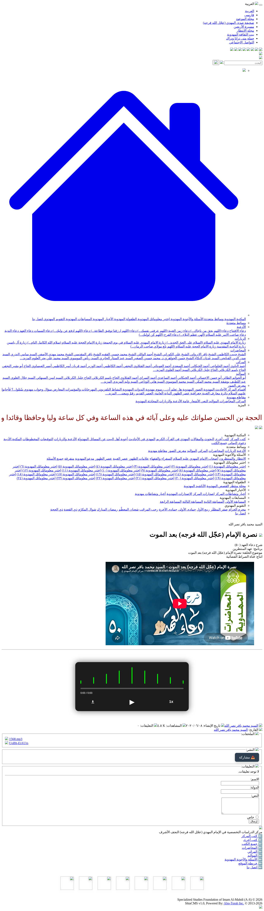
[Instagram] (248, 49)
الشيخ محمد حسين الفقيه (118, 354)
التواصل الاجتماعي (241, 42)
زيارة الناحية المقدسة (231, 346)
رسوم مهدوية (154, 389)
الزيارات (240, 338)
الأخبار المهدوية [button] (235, 490)
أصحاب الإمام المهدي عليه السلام (195, 458)
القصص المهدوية (217, 486)
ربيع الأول (203, 509)
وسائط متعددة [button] (236, 447)
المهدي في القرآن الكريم (173, 439)
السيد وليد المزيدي (125, 381)
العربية (249, 11)
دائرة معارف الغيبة (214, 393)
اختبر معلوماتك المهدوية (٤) (114, 466)
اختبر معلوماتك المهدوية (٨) (197, 470)
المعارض (58, 389)
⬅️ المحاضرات (252, 847)
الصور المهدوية (192, 389)
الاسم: (255, 779)
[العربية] (256, 428)
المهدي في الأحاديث (141, 439)
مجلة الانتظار (245, 30)
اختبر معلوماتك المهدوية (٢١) (155, 478)
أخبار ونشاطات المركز (230, 494)
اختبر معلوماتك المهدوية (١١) (81, 470)
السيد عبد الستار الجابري (116, 358)
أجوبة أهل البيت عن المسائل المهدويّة (103, 439)
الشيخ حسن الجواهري (179, 358)
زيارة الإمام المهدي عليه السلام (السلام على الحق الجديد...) (206, 342)
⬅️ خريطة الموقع (250, 863)
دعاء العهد (26, 330)
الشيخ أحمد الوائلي (149, 354)
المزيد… (25, 358)
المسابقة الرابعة (171, 501)
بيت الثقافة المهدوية (240, 34)
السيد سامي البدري (23, 354)
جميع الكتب (219, 443)
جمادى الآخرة (168, 509)
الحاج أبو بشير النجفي (16, 366)
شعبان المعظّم (129, 509)
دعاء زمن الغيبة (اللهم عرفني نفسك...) (163, 330)
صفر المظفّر (219, 509)
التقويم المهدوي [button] (235, 505)
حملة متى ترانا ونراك (240, 38)
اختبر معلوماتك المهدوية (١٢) (41, 470)
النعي (204, 401)
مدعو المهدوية (84, 458)
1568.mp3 (15, 739)
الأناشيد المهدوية (195, 486)
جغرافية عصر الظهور (186, 393)
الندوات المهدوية (133, 389)
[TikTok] (236, 49)
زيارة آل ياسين (17, 342)
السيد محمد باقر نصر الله (241, 725)
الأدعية (241, 327)
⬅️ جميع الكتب (252, 844)
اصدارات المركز (203, 494)
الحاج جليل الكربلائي (204, 370)
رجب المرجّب (148, 509)
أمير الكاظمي (61, 366)
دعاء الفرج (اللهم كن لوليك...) (158, 334)
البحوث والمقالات (202, 439)
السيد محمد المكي (207, 381)
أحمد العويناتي (161, 366)
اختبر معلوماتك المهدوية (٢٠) (194, 478)
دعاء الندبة (12, 330)
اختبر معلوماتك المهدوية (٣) (151, 466)
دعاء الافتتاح (237, 330)
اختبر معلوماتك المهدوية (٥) (76, 466)
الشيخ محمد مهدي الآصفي (55, 354)
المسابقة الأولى (235, 501)
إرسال (253, 821)
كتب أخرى (222, 439)
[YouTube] (244, 49)
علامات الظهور (139, 458)
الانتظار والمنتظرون (232, 458)
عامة (186, 401)
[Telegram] (256, 49)
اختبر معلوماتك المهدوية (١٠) (120, 470)
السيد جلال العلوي (22, 377)
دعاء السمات (42, 330)
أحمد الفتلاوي (128, 377)
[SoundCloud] (240, 49)
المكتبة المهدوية (235, 319)
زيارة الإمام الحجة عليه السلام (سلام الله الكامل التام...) (64, 342)
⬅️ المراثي (255, 851)
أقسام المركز (236, 389)
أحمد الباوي (238, 366)
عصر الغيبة (120, 458)
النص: (255, 795)
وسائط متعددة (213, 319)
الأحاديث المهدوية (215, 389)
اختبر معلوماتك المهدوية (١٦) (115, 474)
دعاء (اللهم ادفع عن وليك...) (71, 330)
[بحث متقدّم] (221, 62)
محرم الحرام (237, 509)
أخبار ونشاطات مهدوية (150, 494)
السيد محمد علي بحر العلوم (50, 358)
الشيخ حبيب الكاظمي (231, 354)
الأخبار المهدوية (102, 319)
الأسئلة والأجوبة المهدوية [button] (229, 454)
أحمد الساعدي (167, 377)
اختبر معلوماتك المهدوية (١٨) (36, 474)
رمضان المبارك (107, 509)
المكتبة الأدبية (13, 439)
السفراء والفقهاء (161, 458)
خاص (250, 817)
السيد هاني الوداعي (151, 381)
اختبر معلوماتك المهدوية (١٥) (155, 474)
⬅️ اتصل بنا (254, 867)
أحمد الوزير (95, 366)
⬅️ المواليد (255, 855)
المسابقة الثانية (214, 501)
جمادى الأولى (187, 509)
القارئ (253, 729)
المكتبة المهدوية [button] (235, 435)
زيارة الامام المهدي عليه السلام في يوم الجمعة (134, 342)
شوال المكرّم (87, 509)
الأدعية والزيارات (170, 401)
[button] (124, 315)
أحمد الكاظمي (113, 366)
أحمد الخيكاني (199, 366)
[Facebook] (260, 49)
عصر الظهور (103, 458)
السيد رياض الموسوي (84, 358)
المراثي (241, 362)
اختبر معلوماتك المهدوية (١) (227, 466)
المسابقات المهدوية (78, 319)
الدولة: (254, 787)
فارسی (249, 15)
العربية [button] (250, 4)
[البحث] (216, 62)
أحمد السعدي (180, 366)
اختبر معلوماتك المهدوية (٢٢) (115, 478)
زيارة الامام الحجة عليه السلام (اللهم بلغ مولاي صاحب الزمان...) (173, 346)
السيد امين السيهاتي (49, 377)
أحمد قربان (79, 366)
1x (171, 702)
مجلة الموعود (245, 19)
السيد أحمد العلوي (177, 370)
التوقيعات (46, 439)
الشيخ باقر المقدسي (87, 354)
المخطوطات (30, 439)
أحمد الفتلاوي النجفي (137, 366)
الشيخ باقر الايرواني (202, 354)
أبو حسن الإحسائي (209, 377)
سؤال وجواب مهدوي (37, 389)
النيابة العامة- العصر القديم (153, 393)
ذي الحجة (56, 509)
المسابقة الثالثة (192, 501)
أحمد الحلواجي (219, 366)
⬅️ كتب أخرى (252, 840)
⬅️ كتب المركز (252, 836)
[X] (252, 49)
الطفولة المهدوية (125, 319)
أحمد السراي (147, 377)
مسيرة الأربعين (244, 26)
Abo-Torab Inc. (234, 903)
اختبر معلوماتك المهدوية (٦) (38, 466)
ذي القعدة (70, 509)
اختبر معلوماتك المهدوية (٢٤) (36, 478)
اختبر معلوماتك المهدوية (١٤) (194, 474)
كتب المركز (238, 439)
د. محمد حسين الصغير (148, 358)
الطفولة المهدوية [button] (234, 482)
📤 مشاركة (247, 757)
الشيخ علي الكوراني (175, 354)
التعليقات (147, 725)
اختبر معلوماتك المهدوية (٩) (159, 470)
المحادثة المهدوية (147, 401)
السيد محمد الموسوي (179, 381)
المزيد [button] (242, 405)
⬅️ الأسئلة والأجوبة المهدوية (243, 859)
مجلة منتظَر (238, 486)
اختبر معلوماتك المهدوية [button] (230, 462)
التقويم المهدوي (54, 319)
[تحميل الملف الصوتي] (93, 702)
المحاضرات (238, 350)
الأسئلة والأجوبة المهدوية (186, 319)
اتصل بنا (37, 319)
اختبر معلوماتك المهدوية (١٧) (75, 474)
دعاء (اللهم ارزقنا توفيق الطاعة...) (113, 330)
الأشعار (195, 401)
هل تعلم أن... (173, 389)
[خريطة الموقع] (231, 49)
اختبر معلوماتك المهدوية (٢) (189, 466)
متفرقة (69, 458)
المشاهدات (174, 725)
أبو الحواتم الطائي (234, 377)
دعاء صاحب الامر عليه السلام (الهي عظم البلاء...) (212, 334)
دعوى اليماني (237, 443)
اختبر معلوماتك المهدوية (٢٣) (75, 478)
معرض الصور (237, 385)
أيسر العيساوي (41, 366)
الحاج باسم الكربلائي (232, 370)
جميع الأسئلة (55, 458)
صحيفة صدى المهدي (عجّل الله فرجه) (228, 22)
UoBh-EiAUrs (18, 743)
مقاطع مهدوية (236, 397)
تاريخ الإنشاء (212, 725)
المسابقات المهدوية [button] (233, 497)
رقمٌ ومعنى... (126, 393)
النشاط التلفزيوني (109, 389)
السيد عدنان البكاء (206, 358)
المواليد (241, 374)
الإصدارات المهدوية (179, 494)
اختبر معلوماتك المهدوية (153, 319)
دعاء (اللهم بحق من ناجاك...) (209, 330)
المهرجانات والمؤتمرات (81, 389)
